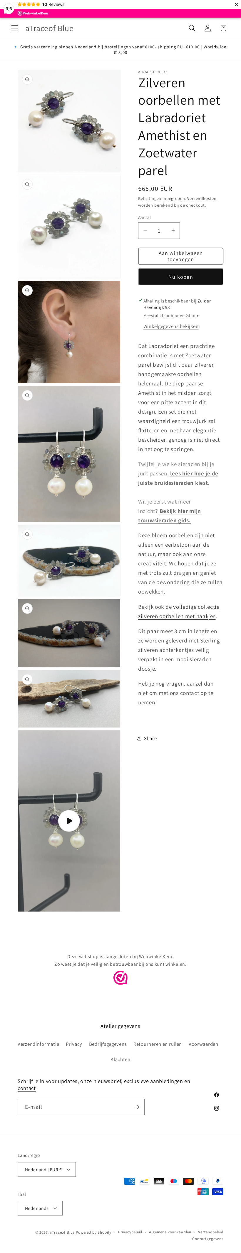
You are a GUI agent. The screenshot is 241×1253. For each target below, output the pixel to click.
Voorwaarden (203, 1044)
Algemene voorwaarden (170, 1232)
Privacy (74, 1044)
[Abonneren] (136, 1107)
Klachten (120, 1059)
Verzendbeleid (210, 1232)
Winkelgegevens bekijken (171, 326)
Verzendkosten (202, 198)
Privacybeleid (130, 1232)
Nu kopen (180, 276)
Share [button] (150, 738)
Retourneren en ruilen (157, 1044)
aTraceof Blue (62, 1232)
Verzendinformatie (38, 1044)
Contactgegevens (207, 1238)
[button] (15, 28)
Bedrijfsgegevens (108, 1044)
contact (27, 1088)
